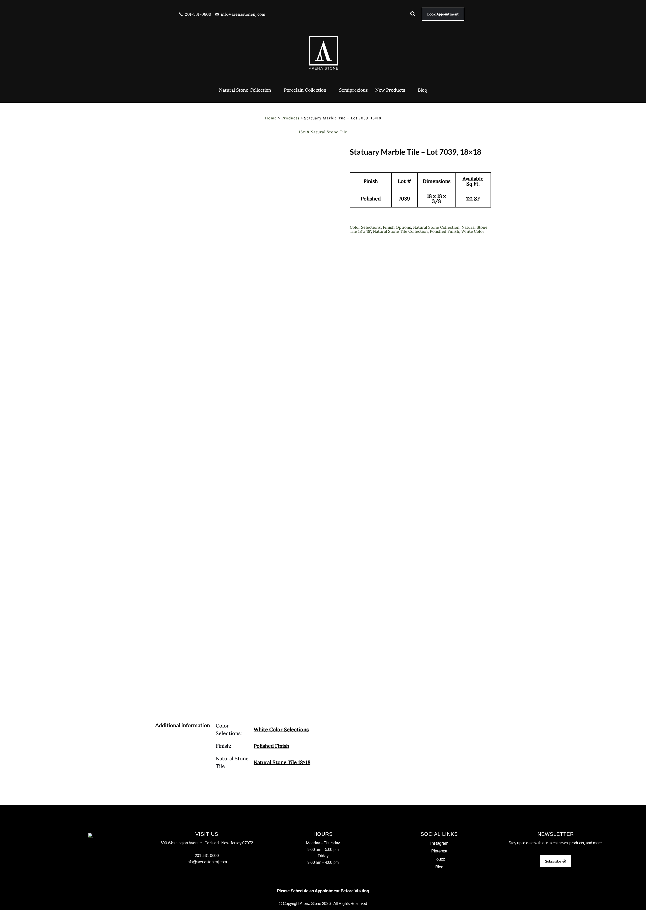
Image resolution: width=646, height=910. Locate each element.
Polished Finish (444, 231)
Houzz (439, 859)
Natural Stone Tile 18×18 (282, 762)
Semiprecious (353, 90)
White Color (472, 231)
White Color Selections (281, 729)
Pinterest (439, 851)
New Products (390, 90)
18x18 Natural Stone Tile (323, 131)
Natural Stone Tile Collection (400, 231)
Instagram (439, 843)
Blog (422, 90)
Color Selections (365, 227)
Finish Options (397, 227)
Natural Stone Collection (245, 90)
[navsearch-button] (410, 15)
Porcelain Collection (305, 90)
